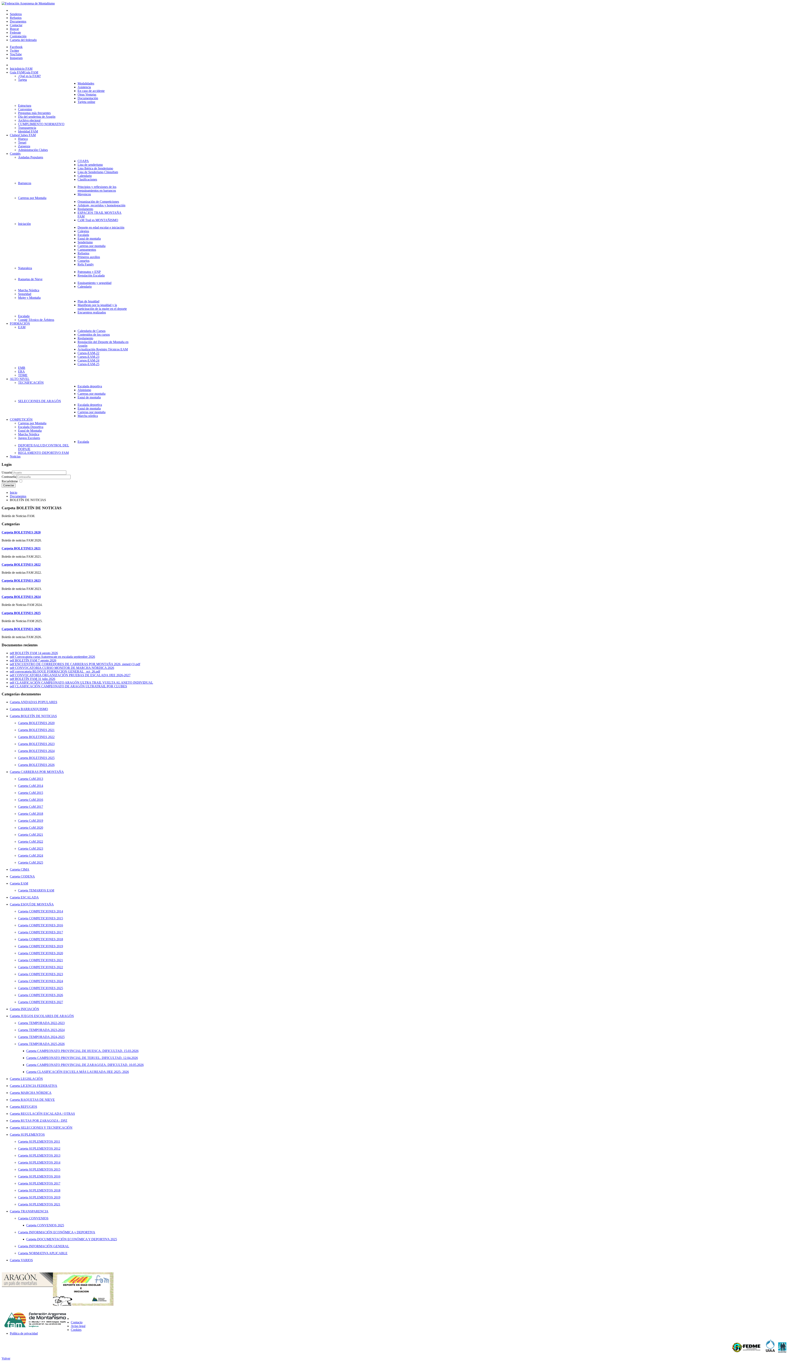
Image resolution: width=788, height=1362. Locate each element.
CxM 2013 (36, 779)
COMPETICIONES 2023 (46, 974)
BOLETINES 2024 (27, 597)
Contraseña (9, 476)
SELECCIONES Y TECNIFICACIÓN (46, 1127)
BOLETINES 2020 (27, 532)
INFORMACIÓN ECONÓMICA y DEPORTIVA (62, 1232)
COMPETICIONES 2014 (46, 911)
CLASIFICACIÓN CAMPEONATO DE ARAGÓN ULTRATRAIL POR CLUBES (71, 686)
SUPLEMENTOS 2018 (44, 1190)
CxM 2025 (36, 862)
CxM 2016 (36, 799)
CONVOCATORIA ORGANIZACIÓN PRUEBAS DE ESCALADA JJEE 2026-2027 (73, 675)
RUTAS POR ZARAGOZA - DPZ (44, 1120)
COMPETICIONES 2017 (46, 932)
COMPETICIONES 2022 (46, 967)
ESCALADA (30, 897)
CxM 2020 (36, 827)
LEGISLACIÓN (32, 1078)
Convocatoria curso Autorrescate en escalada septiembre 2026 (55, 656)
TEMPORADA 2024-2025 (47, 1037)
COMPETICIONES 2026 (46, 995)
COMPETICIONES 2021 (46, 960)
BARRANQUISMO (34, 709)
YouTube (16, 54)
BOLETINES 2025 (27, 613)
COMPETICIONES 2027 (46, 1002)
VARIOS (27, 1260)
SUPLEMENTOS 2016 (44, 1176)
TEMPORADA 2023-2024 (47, 1030)
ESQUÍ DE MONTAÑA (37, 904)
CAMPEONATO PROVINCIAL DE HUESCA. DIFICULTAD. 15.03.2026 (88, 1051)
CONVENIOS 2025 (50, 1225)
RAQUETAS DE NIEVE (38, 1099)
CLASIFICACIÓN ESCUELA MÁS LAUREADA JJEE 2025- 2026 (83, 1072)
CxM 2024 (36, 855)
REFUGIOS (29, 1106)
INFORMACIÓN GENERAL (49, 1246)
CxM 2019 (36, 820)
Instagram (16, 58)
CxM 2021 (36, 834)
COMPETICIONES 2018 (46, 939)
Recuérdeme (10, 481)
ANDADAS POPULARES (39, 702)
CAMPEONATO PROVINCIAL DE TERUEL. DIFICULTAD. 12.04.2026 (87, 1058)
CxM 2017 (36, 806)
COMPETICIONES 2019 (46, 946)
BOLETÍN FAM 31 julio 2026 (35, 679)
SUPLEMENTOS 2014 (44, 1162)
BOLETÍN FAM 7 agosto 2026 (35, 660)
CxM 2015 (36, 792)
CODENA (28, 876)
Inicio (13, 492)
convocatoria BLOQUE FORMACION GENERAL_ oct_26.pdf (57, 671)
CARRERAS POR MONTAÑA (42, 772)
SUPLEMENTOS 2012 (44, 1148)
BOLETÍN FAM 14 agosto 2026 (36, 653)
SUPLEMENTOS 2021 (44, 1204)
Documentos (18, 496)
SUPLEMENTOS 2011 (44, 1141)
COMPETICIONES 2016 (46, 925)
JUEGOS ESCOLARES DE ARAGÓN (47, 1016)
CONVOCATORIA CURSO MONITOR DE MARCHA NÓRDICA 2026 (64, 668)
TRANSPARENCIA (34, 1211)
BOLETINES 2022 (27, 564)
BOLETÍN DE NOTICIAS (39, 716)
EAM (24, 883)
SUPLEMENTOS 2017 (44, 1183)
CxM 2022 (36, 841)
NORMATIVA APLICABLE (48, 1253)
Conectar (8, 485)
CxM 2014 (36, 785)
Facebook (16, 47)
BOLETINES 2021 (27, 548)
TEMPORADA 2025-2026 (47, 1044)
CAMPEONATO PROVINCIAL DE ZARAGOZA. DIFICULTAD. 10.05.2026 (90, 1065)
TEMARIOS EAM (41, 890)
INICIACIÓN (30, 1009)
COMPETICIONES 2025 (46, 988)
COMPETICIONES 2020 (46, 953)
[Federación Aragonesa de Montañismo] (28, 3)
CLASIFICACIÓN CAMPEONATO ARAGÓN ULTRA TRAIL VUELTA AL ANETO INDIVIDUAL (84, 682)
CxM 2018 (36, 813)
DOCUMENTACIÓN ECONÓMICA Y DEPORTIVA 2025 (77, 1239)
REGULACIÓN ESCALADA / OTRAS (48, 1113)
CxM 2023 (36, 848)
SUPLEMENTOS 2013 (44, 1155)
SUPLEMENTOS (33, 1134)
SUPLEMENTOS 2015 (44, 1169)
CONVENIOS (38, 1218)
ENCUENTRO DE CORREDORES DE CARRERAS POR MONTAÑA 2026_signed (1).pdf (77, 664)
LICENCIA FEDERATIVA (39, 1085)
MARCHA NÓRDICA (36, 1092)
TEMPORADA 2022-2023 (47, 1023)
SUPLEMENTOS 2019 (44, 1197)
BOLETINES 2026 (27, 629)
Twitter (14, 50)
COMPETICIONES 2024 (46, 981)
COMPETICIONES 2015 (46, 918)
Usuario (7, 472)
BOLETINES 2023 (27, 580)
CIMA (25, 869)
